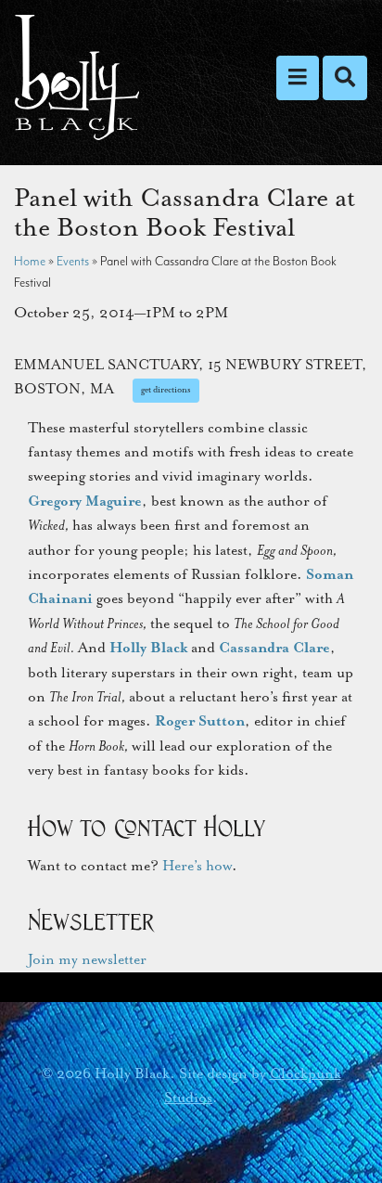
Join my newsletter (87, 959)
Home (29, 261)
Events (73, 261)
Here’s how (197, 865)
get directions (166, 389)
